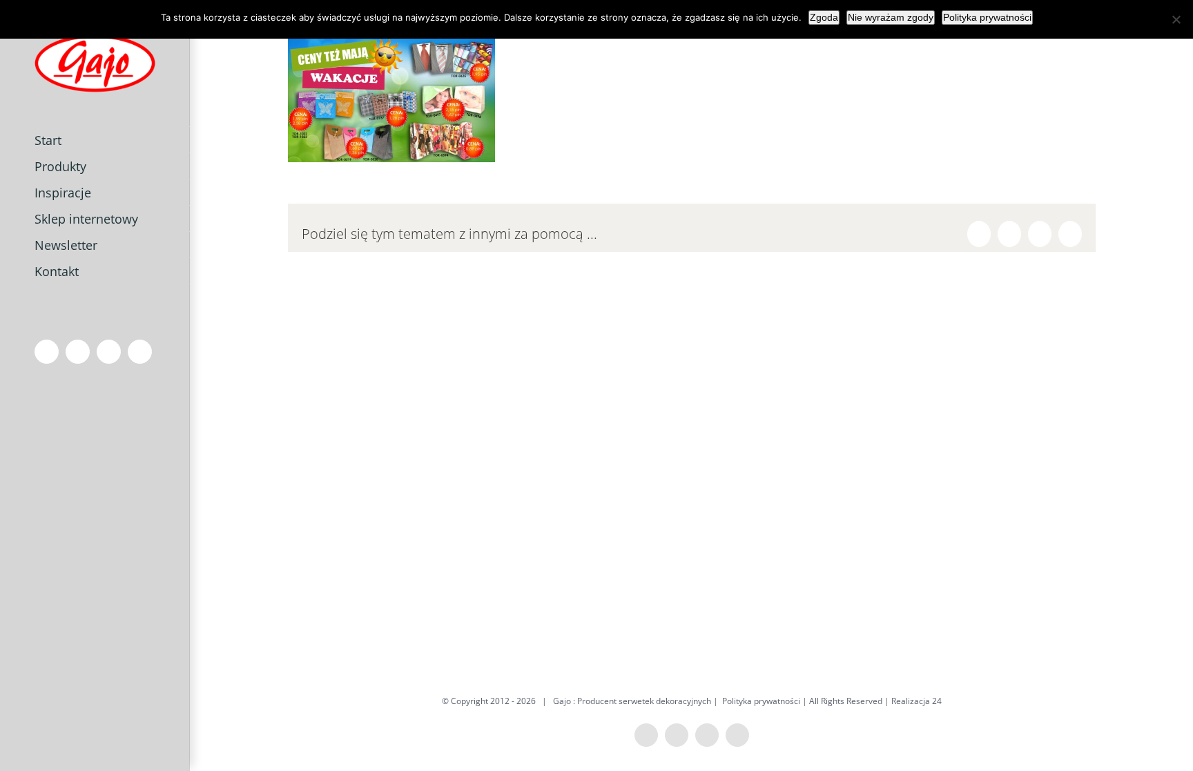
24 (937, 701)
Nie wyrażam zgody (890, 17)
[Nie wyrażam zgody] (1176, 19)
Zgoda (824, 17)
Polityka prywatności (761, 701)
